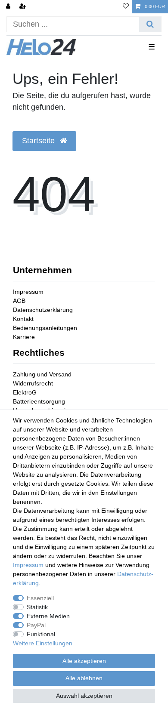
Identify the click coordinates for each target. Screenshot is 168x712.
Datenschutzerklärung (43, 309)
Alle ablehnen (84, 678)
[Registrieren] (23, 6)
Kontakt (23, 318)
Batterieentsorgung (39, 401)
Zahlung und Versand (42, 374)
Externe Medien (48, 616)
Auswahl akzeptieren (84, 695)
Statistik (37, 607)
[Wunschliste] (126, 6)
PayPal (36, 625)
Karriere (24, 336)
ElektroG (25, 392)
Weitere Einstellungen (42, 643)
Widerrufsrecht (33, 383)
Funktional (41, 634)
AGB (19, 300)
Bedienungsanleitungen (45, 327)
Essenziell (40, 598)
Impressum (28, 291)
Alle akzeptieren (84, 660)
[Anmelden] (9, 6)
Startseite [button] (39, 140)
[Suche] (150, 24)
